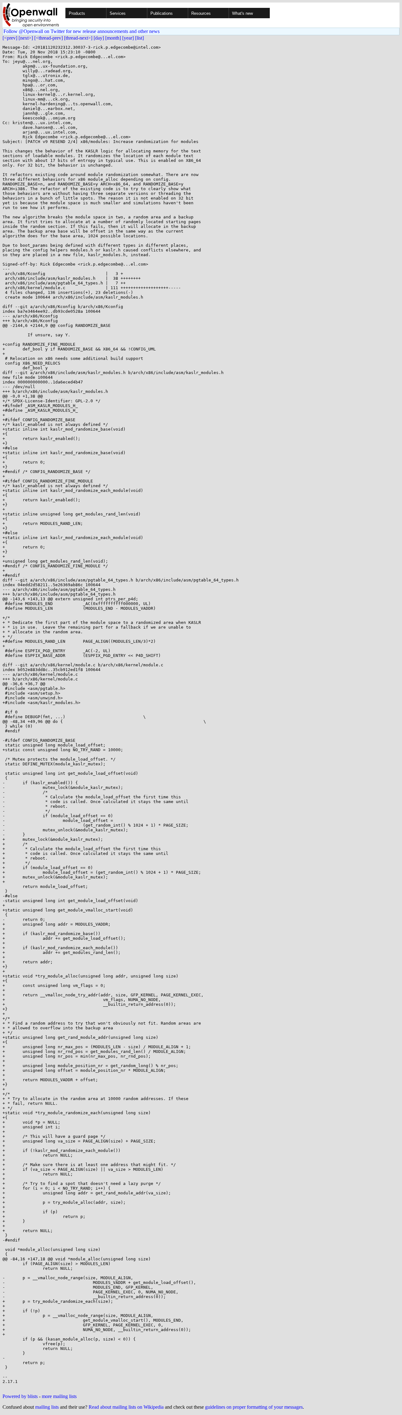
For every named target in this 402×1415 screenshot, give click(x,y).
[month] (113, 38)
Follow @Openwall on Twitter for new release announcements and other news (81, 31)
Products (77, 13)
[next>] (26, 38)
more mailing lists (59, 1396)
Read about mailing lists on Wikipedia (126, 1407)
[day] (99, 38)
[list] (139, 38)
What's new (242, 13)
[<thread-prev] (48, 38)
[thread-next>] (78, 38)
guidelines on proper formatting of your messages (254, 1407)
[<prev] (10, 38)
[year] (128, 38)
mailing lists (47, 1407)
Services (118, 13)
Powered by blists (20, 1396)
